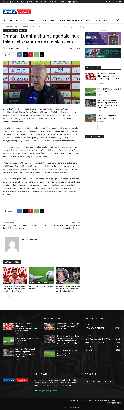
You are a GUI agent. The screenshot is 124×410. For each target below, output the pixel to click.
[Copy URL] (42, 54)
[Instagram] (109, 1)
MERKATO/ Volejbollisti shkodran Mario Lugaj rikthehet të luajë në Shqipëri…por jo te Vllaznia (14, 289)
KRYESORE (23, 30)
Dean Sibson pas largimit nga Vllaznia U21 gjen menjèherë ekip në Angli (68, 326)
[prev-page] (4, 296)
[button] (118, 20)
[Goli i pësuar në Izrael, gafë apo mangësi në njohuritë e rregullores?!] (49, 353)
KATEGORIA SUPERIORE (29, 27)
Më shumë (102, 127)
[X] (113, 1)
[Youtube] (120, 1)
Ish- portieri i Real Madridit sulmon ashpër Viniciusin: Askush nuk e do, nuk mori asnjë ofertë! (68, 289)
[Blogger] (87, 381)
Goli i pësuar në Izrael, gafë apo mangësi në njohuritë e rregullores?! (67, 353)
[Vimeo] (116, 1)
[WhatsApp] (36, 54)
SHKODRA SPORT (14, 48)
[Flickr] (99, 381)
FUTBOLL (17, 27)
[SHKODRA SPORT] (4, 48)
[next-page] (8, 296)
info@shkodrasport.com (48, 391)
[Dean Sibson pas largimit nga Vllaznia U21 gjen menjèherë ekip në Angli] (49, 326)
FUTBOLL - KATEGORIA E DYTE (39, 283)
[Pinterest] (30, 54)
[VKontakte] (111, 381)
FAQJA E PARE (7, 27)
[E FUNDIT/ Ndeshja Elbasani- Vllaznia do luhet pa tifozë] (90, 118)
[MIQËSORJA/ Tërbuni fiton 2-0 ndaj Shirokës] (41, 275)
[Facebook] (106, 1)
